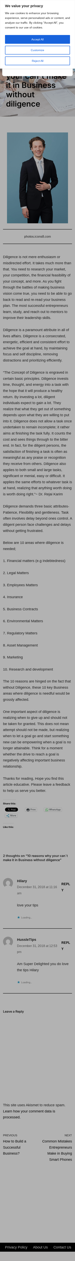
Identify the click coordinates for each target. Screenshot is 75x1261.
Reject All (37, 60)
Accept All (37, 39)
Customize (37, 50)
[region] (37, 34)
